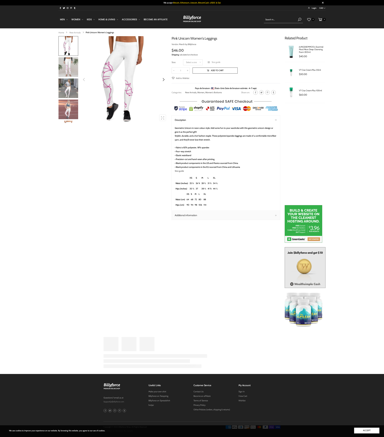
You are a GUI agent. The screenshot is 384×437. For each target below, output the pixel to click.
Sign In (241, 391)
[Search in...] (299, 20)
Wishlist (242, 400)
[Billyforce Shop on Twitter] (64, 8)
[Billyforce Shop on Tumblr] (75, 8)
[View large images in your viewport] (163, 118)
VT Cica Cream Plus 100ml (310, 90)
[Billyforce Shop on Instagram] (67, 8)
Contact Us (199, 391)
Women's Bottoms (213, 92)
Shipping (175, 54)
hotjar (151, 405)
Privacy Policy (200, 405)
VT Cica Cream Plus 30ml (310, 70)
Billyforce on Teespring (158, 396)
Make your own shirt (157, 391)
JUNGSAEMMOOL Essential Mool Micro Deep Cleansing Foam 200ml (311, 49)
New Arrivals (190, 92)
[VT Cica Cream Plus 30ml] (291, 72)
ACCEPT (366, 430)
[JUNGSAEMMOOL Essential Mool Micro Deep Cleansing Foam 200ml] (291, 52)
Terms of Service (201, 400)
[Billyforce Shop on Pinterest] (71, 8)
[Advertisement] (305, 156)
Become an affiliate (202, 396)
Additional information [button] (186, 215)
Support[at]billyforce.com (114, 402)
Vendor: (175, 44)
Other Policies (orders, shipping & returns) (212, 409)
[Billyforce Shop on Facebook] (60, 8)
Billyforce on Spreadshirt (159, 400)
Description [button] (180, 119)
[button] (163, 79)
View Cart (242, 396)
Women (200, 92)
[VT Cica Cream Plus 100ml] (291, 93)
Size (174, 62)
